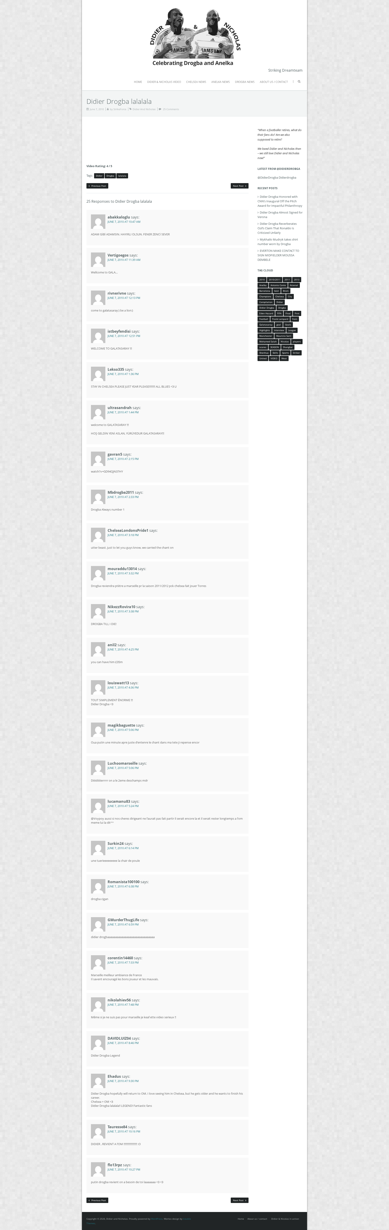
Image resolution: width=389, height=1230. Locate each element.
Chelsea (279, 296)
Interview (279, 330)
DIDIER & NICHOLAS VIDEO (164, 82)
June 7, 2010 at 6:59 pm (123, 924)
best (276, 290)
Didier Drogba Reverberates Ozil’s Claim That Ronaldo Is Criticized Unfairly (277, 228)
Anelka (263, 285)
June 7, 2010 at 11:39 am (124, 260)
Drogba (110, 175)
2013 (296, 279)
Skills (275, 352)
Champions (265, 296)
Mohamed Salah (268, 341)
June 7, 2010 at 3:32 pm (123, 573)
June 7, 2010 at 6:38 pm (123, 886)
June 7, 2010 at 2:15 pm (123, 459)
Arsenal (294, 285)
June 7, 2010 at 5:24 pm (123, 806)
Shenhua (264, 352)
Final (288, 313)
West (284, 358)
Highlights (264, 330)
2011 (287, 279)
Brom (286, 290)
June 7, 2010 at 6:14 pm (123, 848)
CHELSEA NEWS (196, 82)
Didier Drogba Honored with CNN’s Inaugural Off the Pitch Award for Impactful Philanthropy (280, 201)
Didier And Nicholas (144, 109)
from (294, 319)
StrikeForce (119, 109)
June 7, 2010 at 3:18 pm (123, 535)
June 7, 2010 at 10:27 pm (124, 1169)
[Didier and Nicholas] (194, 7)
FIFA (279, 313)
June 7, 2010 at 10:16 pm (124, 1131)
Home (241, 1218)
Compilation (265, 302)
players (297, 341)
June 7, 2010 (97, 109)
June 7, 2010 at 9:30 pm (123, 1081)
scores (262, 347)
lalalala (122, 175)
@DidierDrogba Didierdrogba (277, 177)
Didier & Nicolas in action (285, 1218)
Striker (296, 352)
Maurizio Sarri (283, 335)
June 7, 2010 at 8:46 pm (123, 1043)
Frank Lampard (280, 319)
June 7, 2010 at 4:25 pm (123, 649)
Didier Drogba (266, 307)
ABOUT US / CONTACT (274, 82)
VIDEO (274, 358)
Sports (285, 352)
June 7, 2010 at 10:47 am (124, 222)
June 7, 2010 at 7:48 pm (123, 1005)
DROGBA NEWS (245, 82)
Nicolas (285, 341)
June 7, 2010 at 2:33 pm (123, 497)
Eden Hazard (266, 313)
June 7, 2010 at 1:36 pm (123, 374)
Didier (99, 175)
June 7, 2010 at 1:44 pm (123, 412)
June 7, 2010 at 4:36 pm (123, 687)
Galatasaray (265, 324)
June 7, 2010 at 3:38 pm (123, 611)
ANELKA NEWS (220, 82)
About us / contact (257, 1218)
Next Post (238, 185)
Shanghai (288, 347)
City (290, 296)
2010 (262, 279)
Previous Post (98, 185)
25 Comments (171, 109)
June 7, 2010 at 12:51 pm (124, 336)
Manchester (265, 335)
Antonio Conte (278, 285)
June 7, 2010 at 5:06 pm (123, 730)
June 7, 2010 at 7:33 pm (123, 962)
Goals (288, 324)
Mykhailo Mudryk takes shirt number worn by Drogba (278, 241)
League (292, 330)
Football (263, 319)
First (297, 313)
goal (278, 324)
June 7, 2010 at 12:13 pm (124, 298)
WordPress (157, 1218)
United (263, 358)
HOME (138, 82)
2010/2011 (274, 279)
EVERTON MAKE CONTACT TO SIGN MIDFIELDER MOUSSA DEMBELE (278, 255)
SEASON (274, 347)
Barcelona (264, 290)
